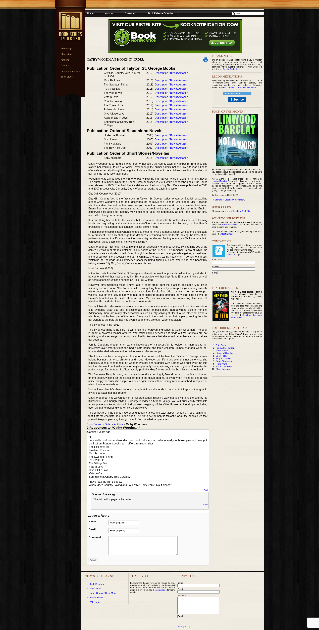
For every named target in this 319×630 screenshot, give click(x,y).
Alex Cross (95, 588)
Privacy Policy (183, 626)
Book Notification (230, 225)
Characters (66, 54)
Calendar (65, 65)
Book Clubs (67, 76)
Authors (65, 59)
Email (92, 529)
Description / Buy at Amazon (171, 73)
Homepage (66, 48)
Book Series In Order (99, 424)
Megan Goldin (223, 358)
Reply (206, 490)
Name (92, 521)
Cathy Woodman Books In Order (115, 59)
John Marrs (222, 350)
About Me (231, 254)
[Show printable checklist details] (205, 59)
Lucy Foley (221, 355)
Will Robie (95, 602)
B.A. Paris (221, 345)
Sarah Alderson (224, 366)
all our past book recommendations (240, 87)
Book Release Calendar (160, 13)
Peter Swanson (224, 361)
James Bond (96, 597)
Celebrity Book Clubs (242, 211)
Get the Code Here (231, 69)
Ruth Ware (221, 363)
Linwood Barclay (219, 181)
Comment (95, 537)
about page (161, 590)
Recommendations (70, 71)
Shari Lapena (223, 369)
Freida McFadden (225, 348)
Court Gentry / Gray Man (103, 593)
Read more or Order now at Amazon (228, 200)
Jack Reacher (97, 584)
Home (90, 13)
